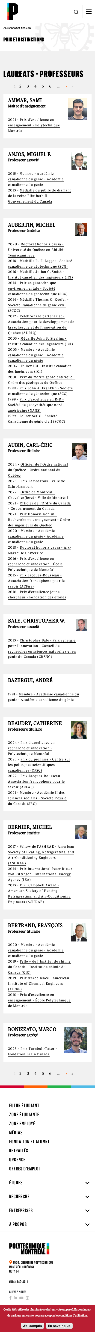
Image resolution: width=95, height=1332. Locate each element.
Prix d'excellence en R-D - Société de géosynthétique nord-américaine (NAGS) (36, 405)
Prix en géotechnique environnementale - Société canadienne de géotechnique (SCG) (38, 288)
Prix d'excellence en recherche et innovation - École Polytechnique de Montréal (35, 564)
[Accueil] (12, 11)
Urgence (17, 1159)
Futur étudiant (24, 1105)
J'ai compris (32, 1326)
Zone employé (22, 1123)
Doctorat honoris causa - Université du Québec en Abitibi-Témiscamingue (36, 249)
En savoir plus (59, 1326)
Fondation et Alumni (29, 1141)
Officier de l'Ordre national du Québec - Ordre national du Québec (38, 470)
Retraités (18, 1150)
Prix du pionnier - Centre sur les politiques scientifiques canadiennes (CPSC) (39, 764)
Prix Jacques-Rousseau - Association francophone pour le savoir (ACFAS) (36, 580)
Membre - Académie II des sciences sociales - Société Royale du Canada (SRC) (37, 798)
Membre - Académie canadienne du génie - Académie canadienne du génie (36, 179)
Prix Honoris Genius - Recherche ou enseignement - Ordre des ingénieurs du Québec (39, 519)
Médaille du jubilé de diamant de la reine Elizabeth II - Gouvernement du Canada (39, 195)
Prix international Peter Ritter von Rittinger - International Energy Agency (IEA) (40, 874)
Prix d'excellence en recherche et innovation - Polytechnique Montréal (31, 748)
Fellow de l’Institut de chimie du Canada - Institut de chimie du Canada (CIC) (39, 967)
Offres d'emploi (24, 1168)
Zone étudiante (24, 1114)
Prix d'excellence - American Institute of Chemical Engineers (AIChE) (38, 983)
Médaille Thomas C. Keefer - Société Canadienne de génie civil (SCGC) (38, 305)
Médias (16, 1132)
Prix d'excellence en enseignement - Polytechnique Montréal (34, 125)
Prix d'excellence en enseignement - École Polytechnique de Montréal (39, 1000)
